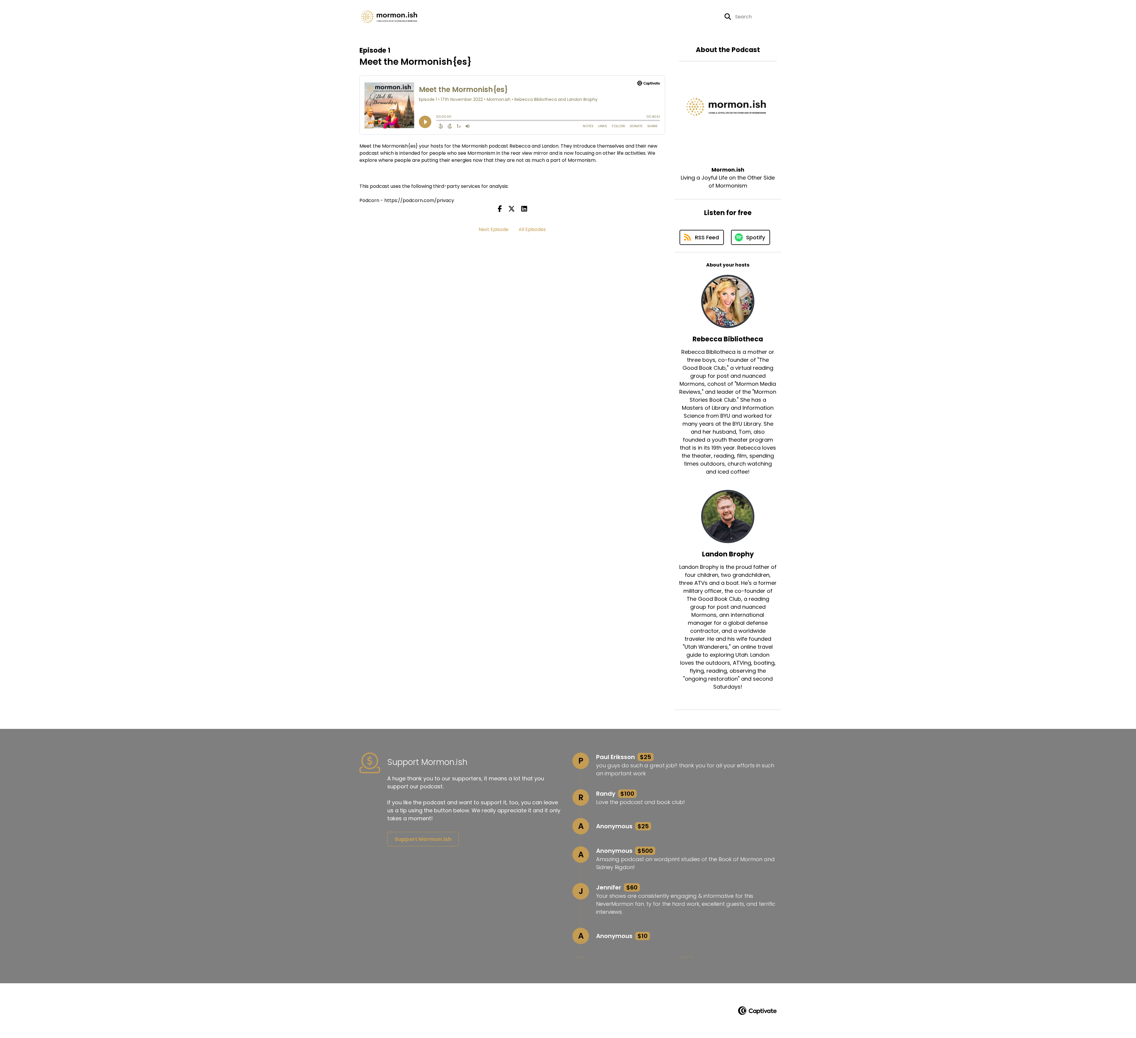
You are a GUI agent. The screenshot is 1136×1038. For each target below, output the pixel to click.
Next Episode (494, 229)
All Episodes (532, 229)
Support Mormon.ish (423, 839)
